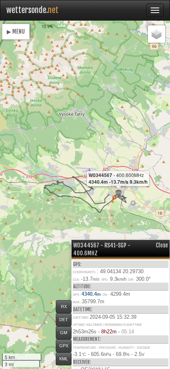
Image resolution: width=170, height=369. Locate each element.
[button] (133, 202)
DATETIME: (83, 309)
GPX (63, 345)
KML (63, 358)
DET (63, 319)
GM (63, 332)
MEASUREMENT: (87, 339)
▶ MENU (16, 31)
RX (64, 306)
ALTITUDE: (82, 286)
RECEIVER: (82, 362)
